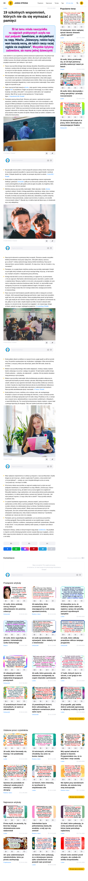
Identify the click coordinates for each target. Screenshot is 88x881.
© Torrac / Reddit (39, 389)
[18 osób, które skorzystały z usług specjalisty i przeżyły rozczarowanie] (72, 79)
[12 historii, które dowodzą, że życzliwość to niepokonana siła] (44, 771)
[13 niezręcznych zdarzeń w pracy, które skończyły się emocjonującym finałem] (72, 109)
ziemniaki (21, 181)
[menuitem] (40, 3)
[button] (11, 543)
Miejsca (5, 645)
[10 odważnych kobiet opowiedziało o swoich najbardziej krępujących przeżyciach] (15, 662)
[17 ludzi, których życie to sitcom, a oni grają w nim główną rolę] (73, 662)
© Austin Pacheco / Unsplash (10, 240)
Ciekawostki (63, 128)
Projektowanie (7, 862)
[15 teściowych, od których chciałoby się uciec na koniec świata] (44, 740)
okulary (48, 189)
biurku (27, 87)
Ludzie (5, 8)
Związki (62, 69)
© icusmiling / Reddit (42, 306)
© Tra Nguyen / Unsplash (9, 153)
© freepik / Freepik (7, 459)
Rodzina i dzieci (36, 614)
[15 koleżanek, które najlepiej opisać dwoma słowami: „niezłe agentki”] (72, 19)
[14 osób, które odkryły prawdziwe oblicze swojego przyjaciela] (73, 626)
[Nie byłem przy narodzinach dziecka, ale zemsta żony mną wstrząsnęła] (73, 771)
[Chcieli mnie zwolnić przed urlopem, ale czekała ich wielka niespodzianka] (73, 843)
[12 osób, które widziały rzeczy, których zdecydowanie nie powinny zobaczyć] (15, 593)
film (11, 89)
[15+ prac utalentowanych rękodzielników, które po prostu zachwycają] (15, 843)
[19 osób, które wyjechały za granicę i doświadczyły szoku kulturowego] (15, 626)
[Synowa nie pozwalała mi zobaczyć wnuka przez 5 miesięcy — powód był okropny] (15, 771)
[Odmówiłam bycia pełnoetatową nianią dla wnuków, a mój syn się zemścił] (44, 812)
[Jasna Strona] (18, 3)
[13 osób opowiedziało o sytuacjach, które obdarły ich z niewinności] (44, 626)
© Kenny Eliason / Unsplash (9, 342)
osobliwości (42, 529)
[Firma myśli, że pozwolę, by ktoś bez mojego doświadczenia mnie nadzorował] (15, 812)
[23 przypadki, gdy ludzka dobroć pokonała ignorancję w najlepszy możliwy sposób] (73, 693)
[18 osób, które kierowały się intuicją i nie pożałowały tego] (15, 740)
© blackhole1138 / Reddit (16, 96)
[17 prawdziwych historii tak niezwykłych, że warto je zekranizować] (15, 693)
